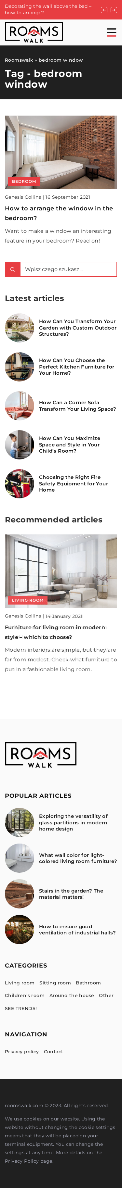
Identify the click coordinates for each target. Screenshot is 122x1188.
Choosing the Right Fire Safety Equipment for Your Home (73, 483)
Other (106, 995)
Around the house (71, 995)
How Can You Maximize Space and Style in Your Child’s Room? (69, 444)
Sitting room (55, 983)
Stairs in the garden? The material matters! (71, 894)
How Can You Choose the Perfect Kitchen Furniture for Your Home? (77, 366)
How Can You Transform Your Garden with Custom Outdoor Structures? (77, 327)
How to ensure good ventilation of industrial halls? (77, 929)
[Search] (12, 269)
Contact (53, 1052)
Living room (19, 983)
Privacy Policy (22, 1161)
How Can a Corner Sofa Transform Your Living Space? (77, 405)
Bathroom (88, 983)
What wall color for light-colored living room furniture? (78, 858)
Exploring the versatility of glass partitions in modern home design (73, 822)
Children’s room (25, 995)
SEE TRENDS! (21, 1008)
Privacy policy (22, 1052)
